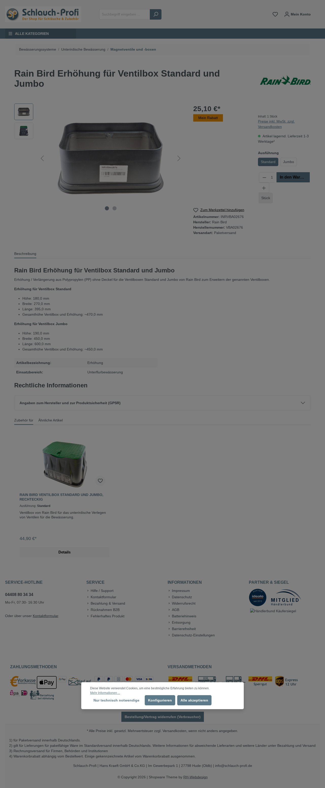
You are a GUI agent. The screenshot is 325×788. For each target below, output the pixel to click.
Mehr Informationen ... (105, 693)
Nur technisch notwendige (116, 700)
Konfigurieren (160, 700)
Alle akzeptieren (194, 700)
